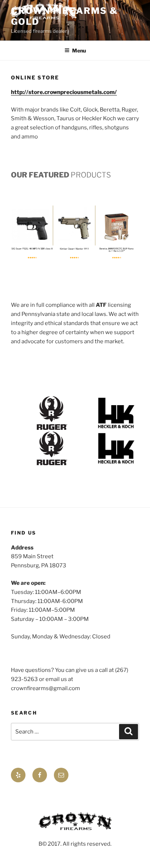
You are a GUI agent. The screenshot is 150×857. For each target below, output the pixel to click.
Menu (79, 50)
